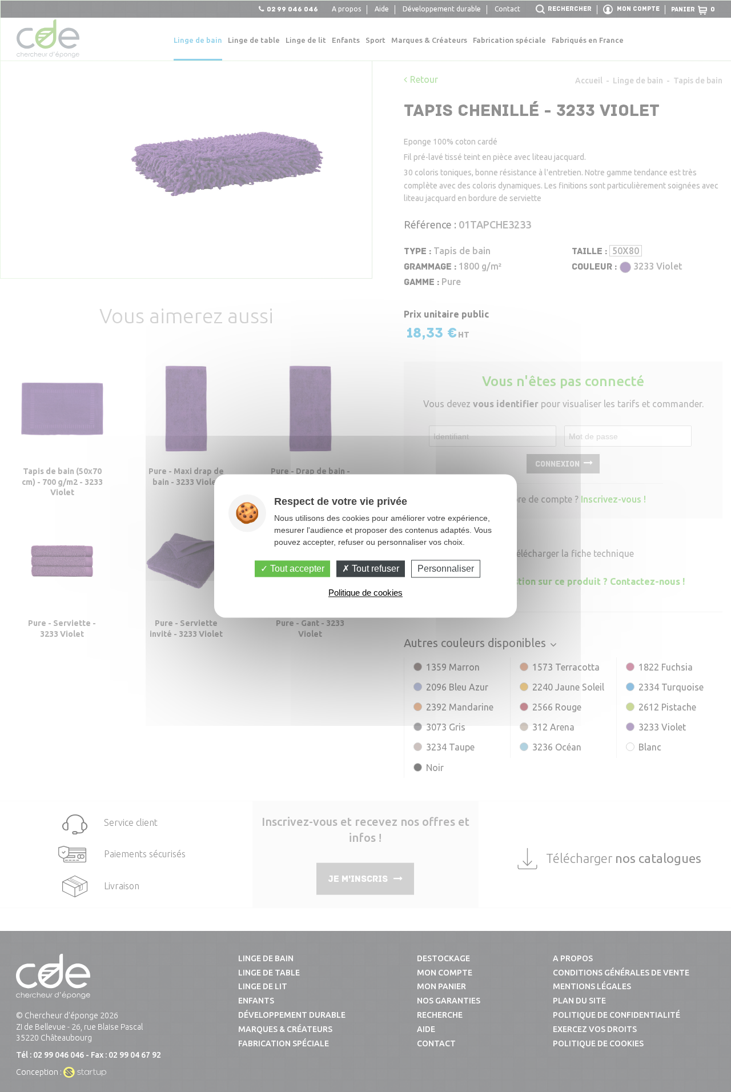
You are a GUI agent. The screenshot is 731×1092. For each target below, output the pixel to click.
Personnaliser (445, 568)
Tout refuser (374, 568)
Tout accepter (296, 568)
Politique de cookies (365, 593)
